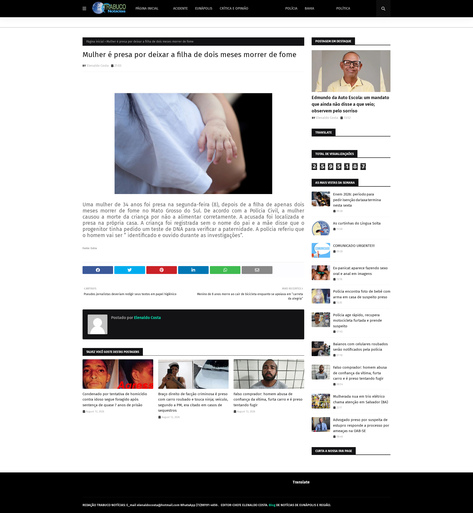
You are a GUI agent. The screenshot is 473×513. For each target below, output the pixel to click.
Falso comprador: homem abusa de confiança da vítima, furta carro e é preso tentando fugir (268, 399)
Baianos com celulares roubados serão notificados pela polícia (360, 347)
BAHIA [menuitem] (309, 8)
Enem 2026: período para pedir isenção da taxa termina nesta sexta (357, 200)
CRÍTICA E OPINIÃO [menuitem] (234, 8)
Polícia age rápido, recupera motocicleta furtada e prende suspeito (357, 320)
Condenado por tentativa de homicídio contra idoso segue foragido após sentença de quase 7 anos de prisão (115, 399)
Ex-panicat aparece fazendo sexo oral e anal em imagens (360, 271)
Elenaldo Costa (98, 65)
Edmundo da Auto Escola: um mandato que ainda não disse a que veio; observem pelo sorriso (350, 104)
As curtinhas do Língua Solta (357, 223)
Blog (272, 505)
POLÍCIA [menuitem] (291, 8)
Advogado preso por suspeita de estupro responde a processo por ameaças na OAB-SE (361, 425)
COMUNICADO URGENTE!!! (354, 245)
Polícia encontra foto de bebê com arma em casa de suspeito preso (361, 294)
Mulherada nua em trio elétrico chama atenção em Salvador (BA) (360, 399)
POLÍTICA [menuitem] (343, 8)
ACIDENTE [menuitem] (180, 8)
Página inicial (95, 41)
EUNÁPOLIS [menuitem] (203, 8)
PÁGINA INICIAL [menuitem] (146, 8)
